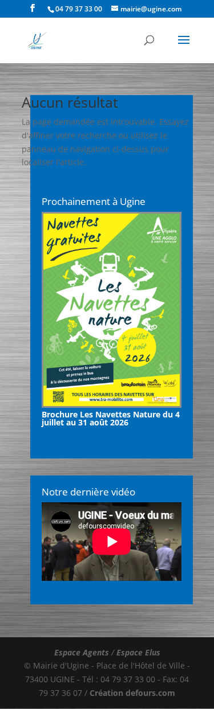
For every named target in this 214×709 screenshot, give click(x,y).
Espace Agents (81, 652)
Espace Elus (138, 652)
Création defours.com (132, 692)
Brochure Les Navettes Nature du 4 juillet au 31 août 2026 (111, 418)
